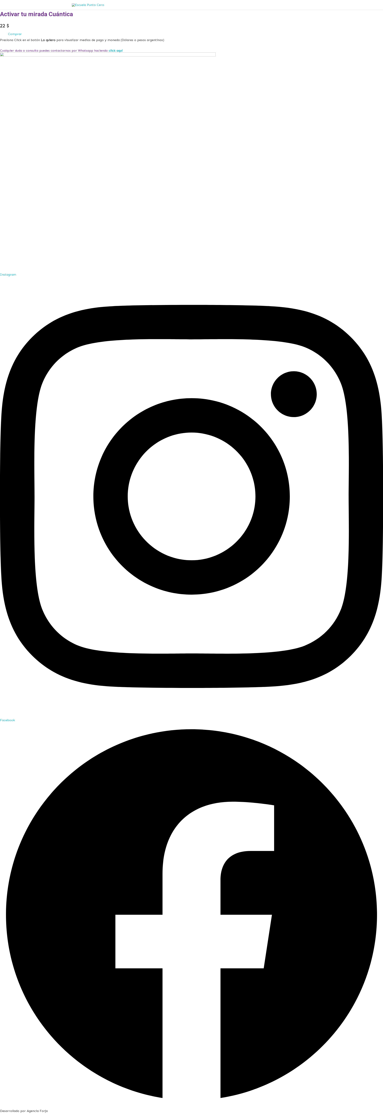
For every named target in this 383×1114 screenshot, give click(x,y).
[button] (15, 34)
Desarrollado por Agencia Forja (24, 1111)
